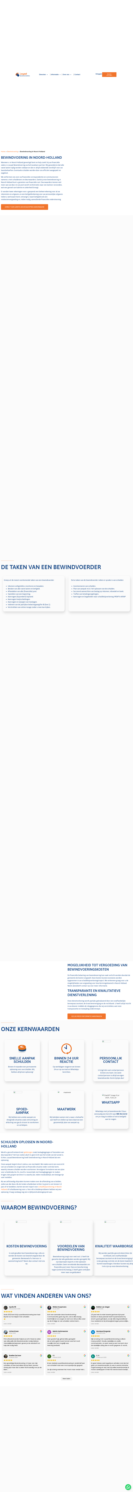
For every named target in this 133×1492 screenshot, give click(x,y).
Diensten (42, 74)
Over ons (66, 74)
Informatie (55, 74)
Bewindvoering (12, 151)
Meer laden (66, 1379)
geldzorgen (28, 1152)
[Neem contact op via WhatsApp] (128, 1487)
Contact (77, 74)
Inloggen (99, 74)
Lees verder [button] (7, 1324)
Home (3, 151)
